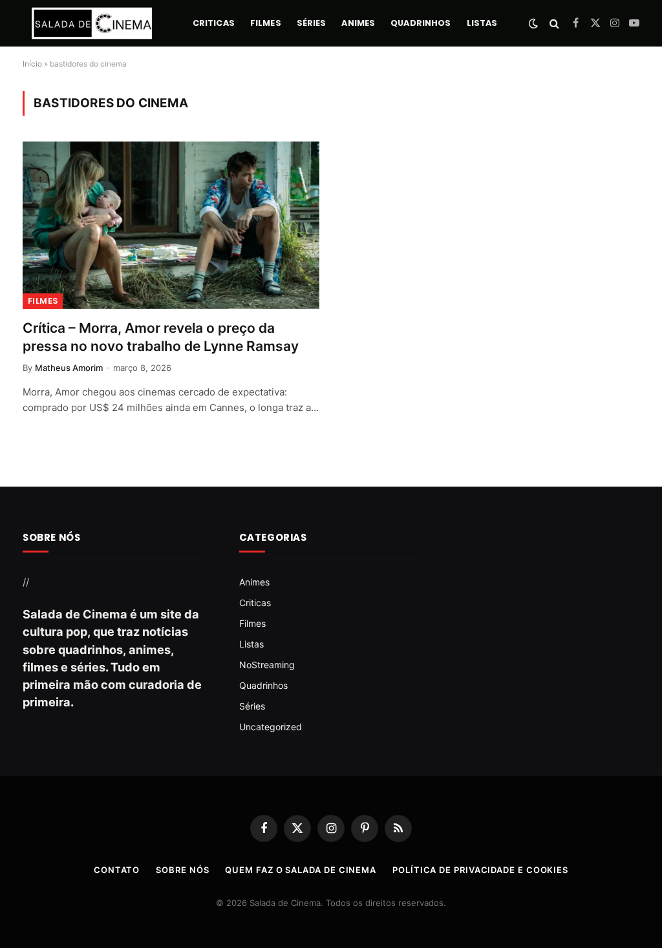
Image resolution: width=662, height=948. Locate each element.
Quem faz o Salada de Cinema (300, 870)
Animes (358, 22)
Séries (311, 22)
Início (32, 63)
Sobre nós (182, 870)
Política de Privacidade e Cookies (480, 870)
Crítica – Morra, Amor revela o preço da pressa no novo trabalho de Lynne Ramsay (161, 337)
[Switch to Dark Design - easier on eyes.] (533, 23)
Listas (482, 22)
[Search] (554, 23)
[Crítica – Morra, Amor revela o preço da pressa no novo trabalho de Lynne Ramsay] (171, 225)
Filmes (265, 22)
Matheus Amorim (69, 368)
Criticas (214, 22)
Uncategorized (270, 726)
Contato (117, 870)
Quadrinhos (420, 22)
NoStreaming (267, 664)
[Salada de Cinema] (91, 23)
